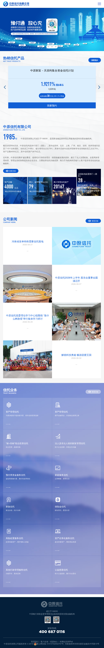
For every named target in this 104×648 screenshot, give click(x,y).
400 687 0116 (52, 632)
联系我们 (35, 641)
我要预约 (52, 105)
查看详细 (12, 171)
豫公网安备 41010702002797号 (50, 644)
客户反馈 (44, 641)
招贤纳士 (54, 641)
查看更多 (94, 60)
